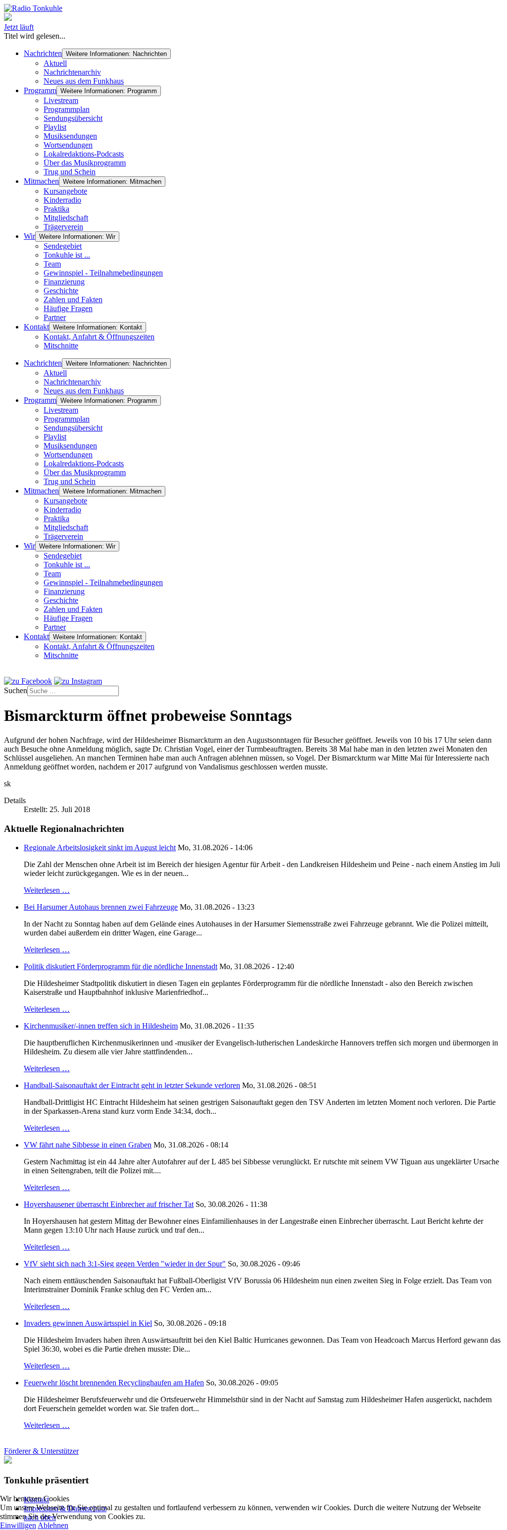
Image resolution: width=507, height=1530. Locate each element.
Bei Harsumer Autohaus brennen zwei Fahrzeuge (101, 907)
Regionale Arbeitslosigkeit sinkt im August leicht (100, 847)
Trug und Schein (70, 171)
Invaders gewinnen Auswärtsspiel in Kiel (88, 1323)
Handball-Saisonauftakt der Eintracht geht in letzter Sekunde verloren (132, 1085)
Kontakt (36, 327)
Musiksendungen (70, 136)
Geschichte (61, 290)
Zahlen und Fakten (73, 299)
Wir (29, 236)
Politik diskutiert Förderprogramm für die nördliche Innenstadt (120, 966)
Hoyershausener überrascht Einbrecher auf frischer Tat (109, 1204)
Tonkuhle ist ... (67, 255)
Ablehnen (53, 1525)
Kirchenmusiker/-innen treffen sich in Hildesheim (101, 1026)
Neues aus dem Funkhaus (84, 81)
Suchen (15, 690)
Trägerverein (63, 226)
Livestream (61, 100)
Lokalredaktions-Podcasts (84, 154)
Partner (55, 317)
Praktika (56, 209)
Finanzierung (64, 281)
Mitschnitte (61, 345)
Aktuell (55, 63)
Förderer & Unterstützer (41, 1451)
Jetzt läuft (19, 27)
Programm (40, 90)
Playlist (55, 127)
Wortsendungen (68, 145)
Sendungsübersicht (73, 118)
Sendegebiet (63, 246)
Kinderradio (62, 200)
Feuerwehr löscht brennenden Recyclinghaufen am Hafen (114, 1382)
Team (52, 264)
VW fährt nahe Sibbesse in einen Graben (88, 1145)
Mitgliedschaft (66, 218)
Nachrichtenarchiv (72, 72)
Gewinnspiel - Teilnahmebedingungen (103, 273)
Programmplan (67, 109)
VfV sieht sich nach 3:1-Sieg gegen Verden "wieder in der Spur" (125, 1263)
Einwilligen (18, 1525)
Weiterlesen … (47, 890)
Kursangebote (65, 191)
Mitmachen (41, 181)
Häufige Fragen (68, 308)
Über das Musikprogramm (85, 163)
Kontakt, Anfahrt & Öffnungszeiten (99, 336)
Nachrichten (43, 53)
